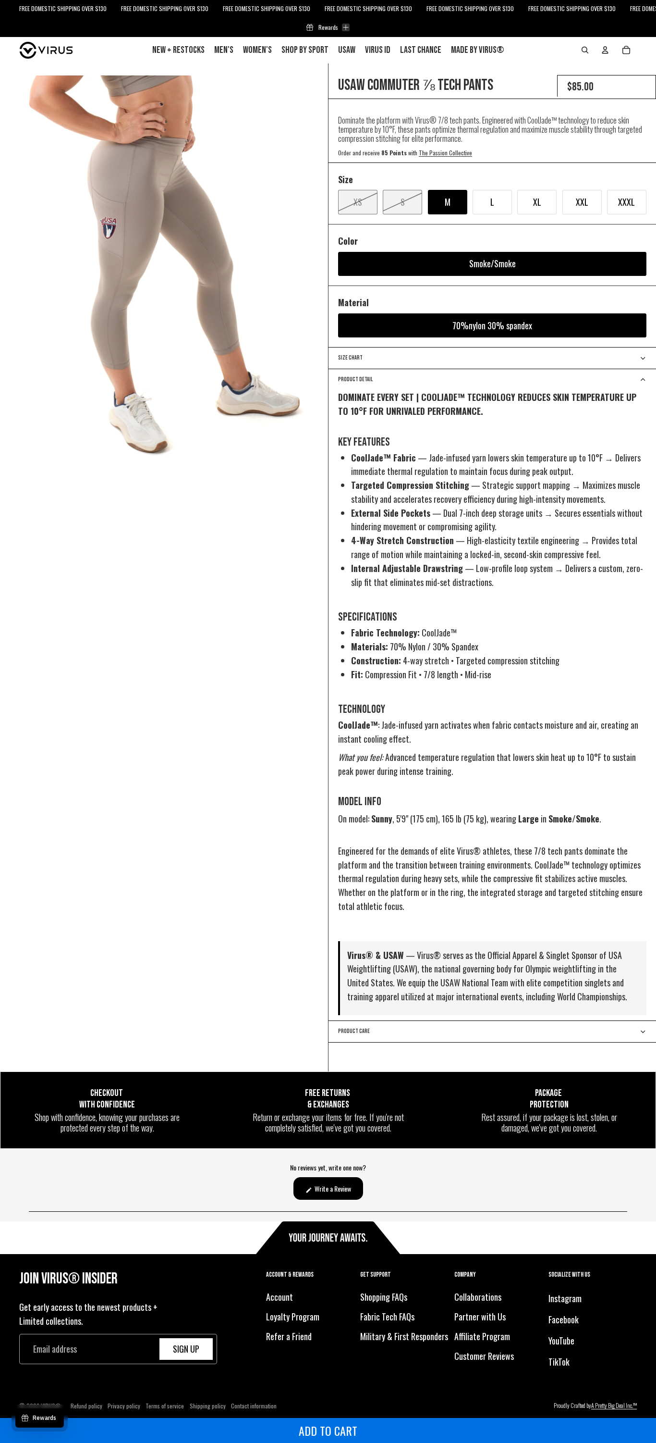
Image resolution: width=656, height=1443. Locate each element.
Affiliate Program (482, 1336)
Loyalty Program (292, 1316)
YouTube (561, 1340)
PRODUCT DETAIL (355, 379)
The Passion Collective (445, 153)
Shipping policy (208, 1406)
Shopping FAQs (383, 1297)
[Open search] (584, 50)
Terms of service (165, 1406)
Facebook (563, 1319)
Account (279, 1297)
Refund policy (86, 1406)
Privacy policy (124, 1406)
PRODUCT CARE (354, 1031)
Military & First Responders (404, 1336)
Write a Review (338, 1191)
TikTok (559, 1361)
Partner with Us (480, 1316)
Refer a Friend (289, 1336)
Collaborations (477, 1297)
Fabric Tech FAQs (387, 1316)
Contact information (254, 1406)
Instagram (565, 1298)
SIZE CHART (350, 357)
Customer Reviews (484, 1355)
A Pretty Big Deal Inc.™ (614, 1405)
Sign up (186, 1349)
